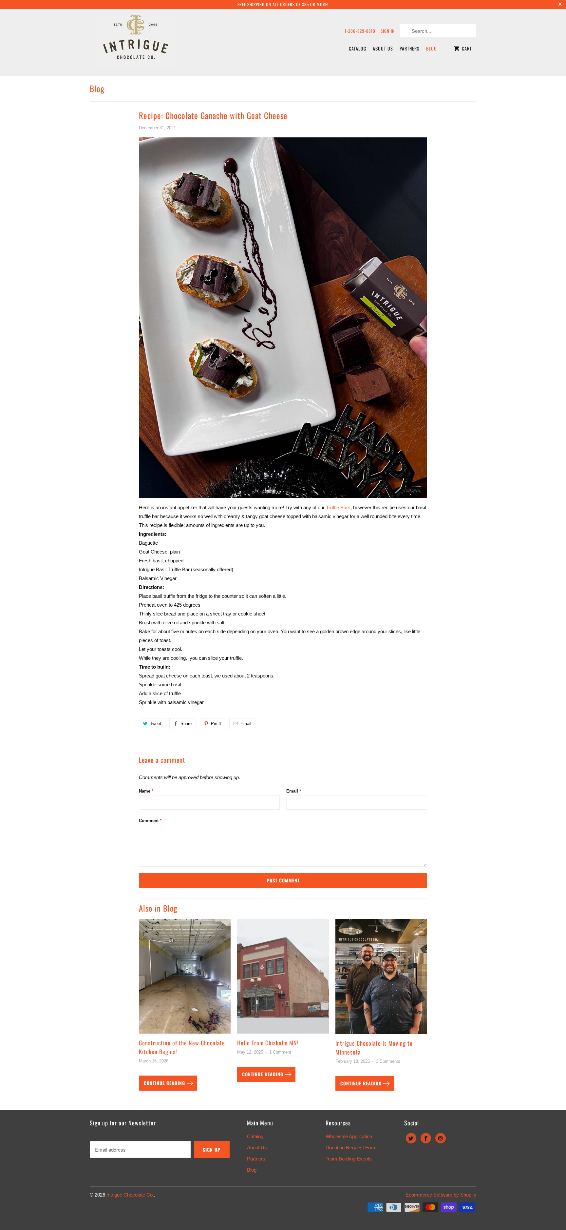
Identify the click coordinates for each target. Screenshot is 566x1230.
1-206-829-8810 (360, 31)
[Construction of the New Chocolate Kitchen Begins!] (185, 978)
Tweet (155, 723)
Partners (410, 48)
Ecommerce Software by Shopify (441, 1195)
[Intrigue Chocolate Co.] (135, 42)
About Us (383, 48)
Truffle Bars (338, 507)
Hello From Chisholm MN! (268, 1042)
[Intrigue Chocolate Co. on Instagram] (440, 1138)
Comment (150, 820)
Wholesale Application (349, 1136)
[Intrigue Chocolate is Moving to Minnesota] (381, 978)
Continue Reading (165, 1082)
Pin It (216, 723)
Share (186, 723)
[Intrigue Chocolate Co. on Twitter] (411, 1138)
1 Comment (280, 1052)
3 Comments (388, 1061)
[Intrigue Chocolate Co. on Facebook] (426, 1138)
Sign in (388, 31)
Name (146, 791)
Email (245, 723)
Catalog (357, 48)
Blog (431, 48)
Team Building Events (349, 1158)
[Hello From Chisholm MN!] (283, 978)
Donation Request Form (351, 1147)
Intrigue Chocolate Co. (130, 1195)
